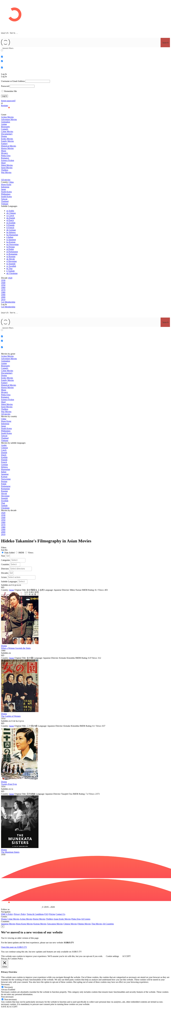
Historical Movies (8, 146)
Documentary (7, 134)
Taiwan (4, 199)
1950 (3, 285)
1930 (3, 280)
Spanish (10, 264)
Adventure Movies (9, 119)
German (11, 230)
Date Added (9, 552)
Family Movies (7, 141)
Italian (9, 237)
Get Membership (8, 307)
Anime (4, 124)
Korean (10, 242)
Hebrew (11, 232)
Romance (5, 158)
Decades (4, 573)
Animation (5, 122)
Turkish (10, 271)
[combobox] (7, 556)
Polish (10, 249)
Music (3, 151)
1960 (3, 287)
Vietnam (4, 204)
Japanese (11, 239)
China (11, 182)
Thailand (5, 201)
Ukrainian (12, 273)
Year (3, 556)
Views (30, 552)
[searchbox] (8, 556)
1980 (3, 292)
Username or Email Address (13, 81)
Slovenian (11, 261)
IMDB (21, 552)
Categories (5, 560)
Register (4, 105)
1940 (3, 283)
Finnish (10, 225)
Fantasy (4, 143)
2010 (3, 299)
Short (3, 163)
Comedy (4, 129)
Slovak (10, 259)
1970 (3, 290)
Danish (10, 218)
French (10, 227)
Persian (10, 247)
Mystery (4, 153)
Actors (4, 577)
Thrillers (4, 170)
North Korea (6, 192)
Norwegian (12, 244)
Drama (4, 136)
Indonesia (5, 187)
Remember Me (10, 91)
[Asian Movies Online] (21, 112)
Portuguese (12, 252)
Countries (5, 564)
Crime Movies (7, 131)
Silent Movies (7, 165)
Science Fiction (7, 160)
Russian (10, 256)
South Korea (6, 196)
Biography (5, 127)
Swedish (11, 266)
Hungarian (12, 235)
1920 (10, 278)
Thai (9, 268)
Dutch (10, 220)
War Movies (6, 172)
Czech (10, 215)
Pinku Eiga (5, 155)
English (10, 223)
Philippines (5, 194)
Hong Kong (6, 184)
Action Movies (7, 117)
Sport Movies (6, 167)
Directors (5, 569)
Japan (3, 189)
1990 (3, 295)
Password (5, 86)
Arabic (10, 211)
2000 (3, 297)
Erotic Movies (7, 139)
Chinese (11, 213)
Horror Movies (7, 148)
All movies (5, 180)
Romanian (11, 254)
